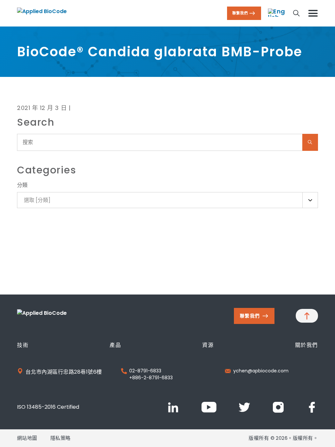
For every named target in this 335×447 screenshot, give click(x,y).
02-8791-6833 (145, 370)
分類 (22, 185)
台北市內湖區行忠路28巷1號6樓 (64, 372)
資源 (208, 345)
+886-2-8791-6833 (151, 377)
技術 (22, 345)
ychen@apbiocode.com (261, 370)
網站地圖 (27, 438)
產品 (115, 345)
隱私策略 (60, 438)
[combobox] (167, 200)
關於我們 (306, 345)
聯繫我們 (240, 13)
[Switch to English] (277, 13)
